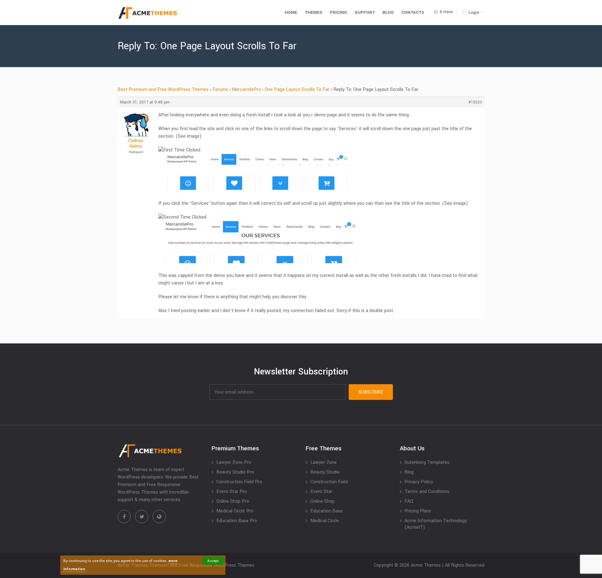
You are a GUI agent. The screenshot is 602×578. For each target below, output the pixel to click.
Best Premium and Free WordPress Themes (163, 89)
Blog (388, 12)
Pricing (338, 12)
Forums (220, 89)
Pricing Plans (417, 511)
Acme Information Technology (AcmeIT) (435, 524)
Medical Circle (324, 520)
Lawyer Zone (323, 462)
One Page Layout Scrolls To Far (297, 89)
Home (291, 12)
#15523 (475, 102)
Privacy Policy (418, 482)
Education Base (326, 511)
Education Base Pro (236, 520)
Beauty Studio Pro (235, 472)
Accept (213, 561)
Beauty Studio (325, 472)
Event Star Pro (231, 491)
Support (365, 12)
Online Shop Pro (232, 501)
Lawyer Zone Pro (233, 462)
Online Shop (322, 501)
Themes (313, 12)
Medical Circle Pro (234, 511)
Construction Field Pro (239, 482)
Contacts (412, 12)
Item (446, 12)
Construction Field (329, 482)
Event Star (321, 491)
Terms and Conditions (426, 491)
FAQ (408, 501)
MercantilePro (246, 89)
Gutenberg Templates (426, 462)
